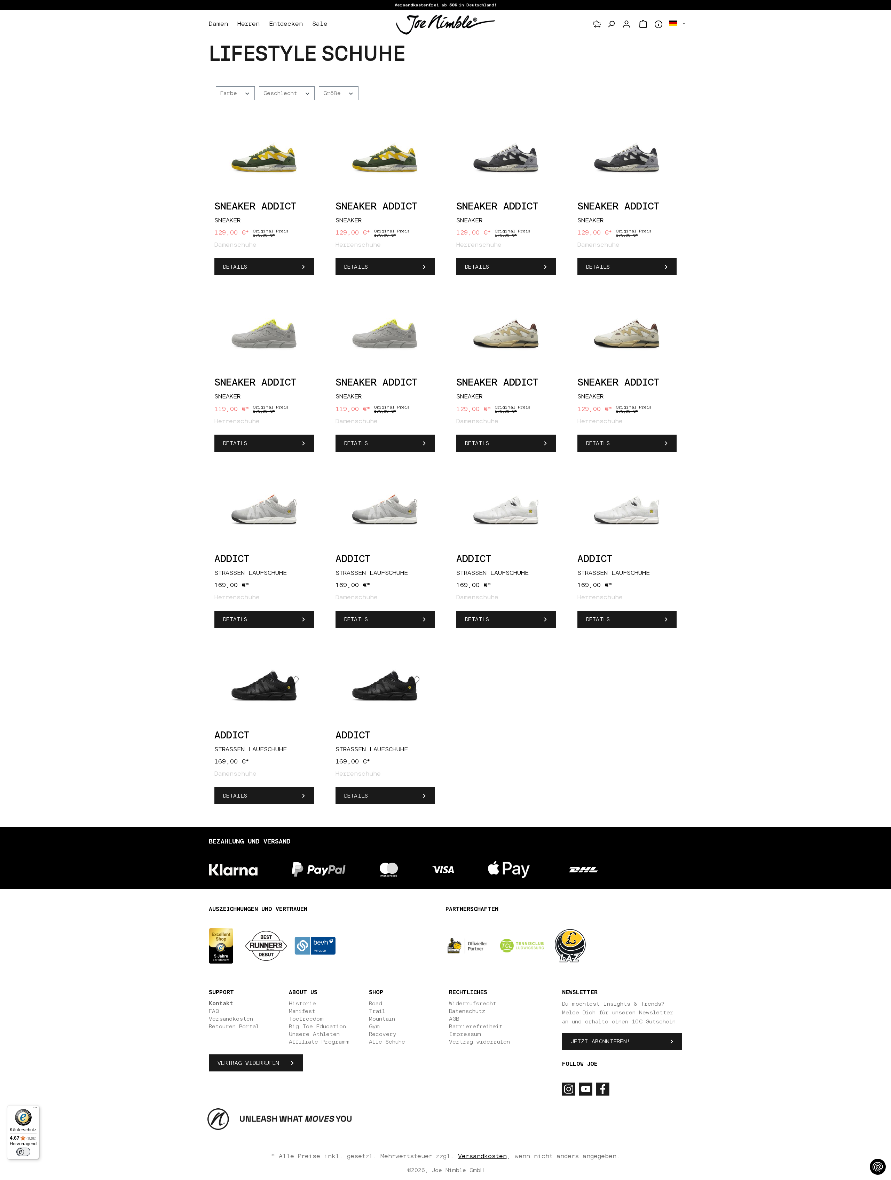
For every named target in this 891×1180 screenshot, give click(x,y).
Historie (302, 1003)
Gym (374, 1026)
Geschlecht (282, 93)
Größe (333, 93)
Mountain (382, 1019)
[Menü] (35, 1109)
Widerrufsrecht (472, 1003)
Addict (232, 559)
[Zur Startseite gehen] (445, 24)
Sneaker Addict (255, 207)
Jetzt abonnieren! (600, 1041)
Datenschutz (467, 1011)
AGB (454, 1019)
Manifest (302, 1011)
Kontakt (221, 1003)
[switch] (23, 1152)
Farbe (230, 93)
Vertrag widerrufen (248, 1063)
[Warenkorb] (643, 24)
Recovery (382, 1034)
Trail (377, 1011)
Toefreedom (306, 1019)
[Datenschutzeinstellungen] (878, 1167)
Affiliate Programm (319, 1042)
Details (235, 267)
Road (375, 1003)
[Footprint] (597, 24)
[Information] (658, 24)
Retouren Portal (234, 1026)
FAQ (214, 1011)
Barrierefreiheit (476, 1026)
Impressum (465, 1034)
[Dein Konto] (626, 24)
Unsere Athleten (314, 1034)
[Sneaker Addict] (264, 157)
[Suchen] (611, 24)
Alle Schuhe (387, 1042)
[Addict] (264, 510)
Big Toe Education (317, 1026)
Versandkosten (231, 1019)
